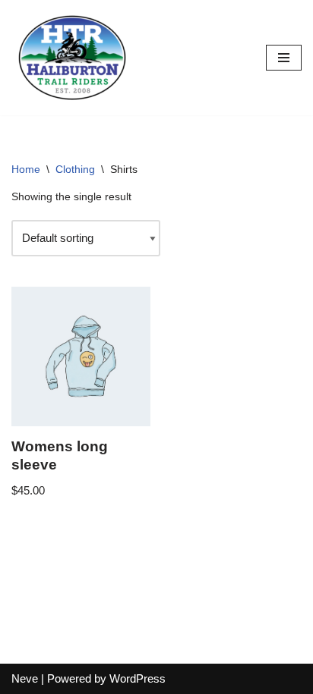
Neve (24, 678)
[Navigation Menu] (284, 58)
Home (25, 169)
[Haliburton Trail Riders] (72, 58)
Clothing (75, 169)
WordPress (137, 678)
